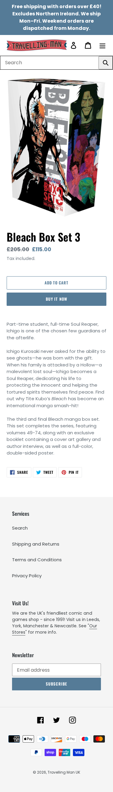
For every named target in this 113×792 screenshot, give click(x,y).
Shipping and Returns (35, 544)
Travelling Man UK (64, 772)
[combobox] (56, 62)
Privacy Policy (27, 575)
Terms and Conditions (37, 559)
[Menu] (102, 45)
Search (20, 528)
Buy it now (56, 299)
